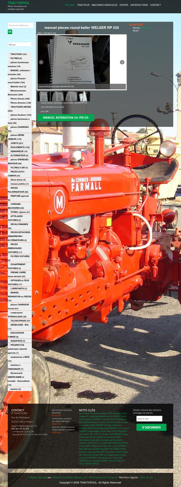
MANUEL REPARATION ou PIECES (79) (19, 296)
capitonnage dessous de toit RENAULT (105, 416)
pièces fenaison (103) (21, 114)
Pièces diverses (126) (21, 102)
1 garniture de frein (109, 419)
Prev (41, 62)
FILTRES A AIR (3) (19, 167)
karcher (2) (16, 389)
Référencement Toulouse (103, 477)
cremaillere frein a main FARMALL (113, 445)
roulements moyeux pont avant (102, 422)
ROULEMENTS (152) (20, 147)
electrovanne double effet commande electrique (98, 440)
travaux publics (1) (20, 183)
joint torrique (84, 413)
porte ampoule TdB (95, 454)
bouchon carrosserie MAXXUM (91, 451)
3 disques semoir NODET (111, 434)
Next (122, 62)
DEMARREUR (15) (19, 151)
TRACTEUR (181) (19, 54)
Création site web (37, 477)
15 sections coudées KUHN (101, 413)
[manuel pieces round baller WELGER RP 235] (44, 96)
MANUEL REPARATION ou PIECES (66, 117)
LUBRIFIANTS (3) (19, 288)
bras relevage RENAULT (98, 460)
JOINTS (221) (17, 143)
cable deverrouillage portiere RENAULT (102, 428)
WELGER (145, 27)
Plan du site (146, 477)
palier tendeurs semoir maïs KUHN (102, 431)
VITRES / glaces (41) (20, 212)
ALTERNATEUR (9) (19, 155)
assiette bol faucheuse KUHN (108, 437)
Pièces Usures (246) (20, 98)
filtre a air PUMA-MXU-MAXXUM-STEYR (111, 443)
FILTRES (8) (16, 58)
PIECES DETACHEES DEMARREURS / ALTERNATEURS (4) (19, 236)
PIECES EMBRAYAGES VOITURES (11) (15, 248)
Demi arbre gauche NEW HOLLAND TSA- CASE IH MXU (102, 448)
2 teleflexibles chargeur (88, 445)
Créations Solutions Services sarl (69, 477)
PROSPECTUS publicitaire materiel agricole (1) (17, 348)
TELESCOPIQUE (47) (20, 320)
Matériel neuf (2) (18, 86)
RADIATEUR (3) (18, 340)
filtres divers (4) (18, 179)
